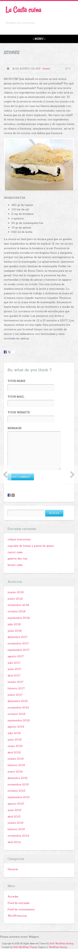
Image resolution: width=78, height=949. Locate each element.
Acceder (13, 896)
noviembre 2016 (18, 707)
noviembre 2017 (18, 643)
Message (15, 428)
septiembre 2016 (19, 720)
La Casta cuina (23, 9)
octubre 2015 (16, 790)
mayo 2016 (15, 746)
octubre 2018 (16, 611)
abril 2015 (14, 816)
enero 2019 (15, 598)
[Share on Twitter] (9, 352)
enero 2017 (15, 694)
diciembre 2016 (18, 701)
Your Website (19, 412)
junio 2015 (14, 810)
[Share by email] (13, 352)
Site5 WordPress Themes (25, 947)
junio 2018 (15, 630)
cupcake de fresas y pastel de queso (31, 545)
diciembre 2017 (17, 637)
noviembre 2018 (18, 605)
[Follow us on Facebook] (9, 495)
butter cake (15, 565)
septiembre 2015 (19, 797)
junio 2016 (15, 739)
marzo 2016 (16, 758)
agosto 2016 (16, 726)
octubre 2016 (16, 714)
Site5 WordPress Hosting (61, 943)
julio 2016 (14, 733)
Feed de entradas (19, 903)
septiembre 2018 (19, 618)
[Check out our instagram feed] (13, 495)
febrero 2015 (16, 829)
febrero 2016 (16, 765)
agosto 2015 (16, 803)
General (46, 68)
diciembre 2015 (17, 778)
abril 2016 (14, 752)
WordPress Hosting (58, 947)
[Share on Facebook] (5, 352)
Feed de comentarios (21, 909)
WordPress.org (17, 915)
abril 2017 (14, 675)
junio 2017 (14, 669)
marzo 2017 (15, 682)
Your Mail (16, 396)
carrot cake (15, 552)
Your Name (16, 381)
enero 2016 (15, 771)
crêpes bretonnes (19, 539)
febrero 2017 (16, 688)
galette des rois (17, 558)
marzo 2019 (16, 592)
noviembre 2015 (18, 784)
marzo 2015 (15, 822)
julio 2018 (14, 624)
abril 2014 (14, 842)
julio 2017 (14, 662)
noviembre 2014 (18, 835)
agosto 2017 (16, 656)
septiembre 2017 (19, 650)
